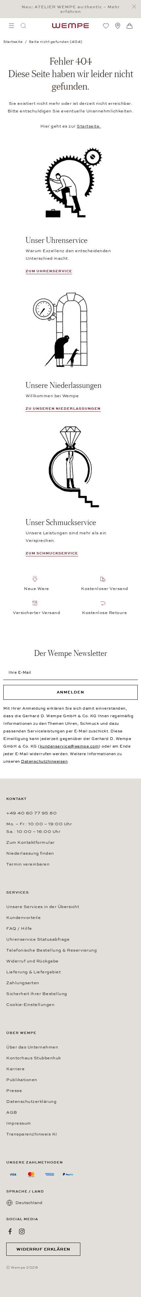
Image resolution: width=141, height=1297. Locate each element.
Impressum (18, 1123)
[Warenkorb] (129, 26)
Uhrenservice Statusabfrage (38, 939)
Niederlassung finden (30, 853)
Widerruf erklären (43, 1249)
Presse (14, 1090)
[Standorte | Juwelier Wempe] (118, 26)
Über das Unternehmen (32, 1047)
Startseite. (89, 126)
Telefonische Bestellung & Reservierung (51, 950)
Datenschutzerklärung (31, 1101)
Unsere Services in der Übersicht (42, 906)
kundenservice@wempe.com (69, 746)
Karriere (15, 1069)
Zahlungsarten (22, 983)
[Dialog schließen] (136, 6)
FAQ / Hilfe (19, 928)
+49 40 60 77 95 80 (31, 813)
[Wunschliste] (106, 26)
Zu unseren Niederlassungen (63, 408)
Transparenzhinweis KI (31, 1134)
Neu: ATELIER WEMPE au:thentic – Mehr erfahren (71, 9)
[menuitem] (11, 26)
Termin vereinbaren (28, 864)
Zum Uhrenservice (49, 271)
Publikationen (21, 1079)
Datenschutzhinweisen (44, 761)
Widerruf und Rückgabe (32, 961)
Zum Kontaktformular (30, 842)
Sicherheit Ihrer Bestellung (36, 993)
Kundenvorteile (23, 917)
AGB (11, 1112)
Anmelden (70, 692)
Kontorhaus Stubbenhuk (33, 1058)
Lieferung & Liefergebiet (33, 972)
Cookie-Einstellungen (30, 1004)
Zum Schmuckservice (52, 553)
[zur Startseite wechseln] (70, 26)
